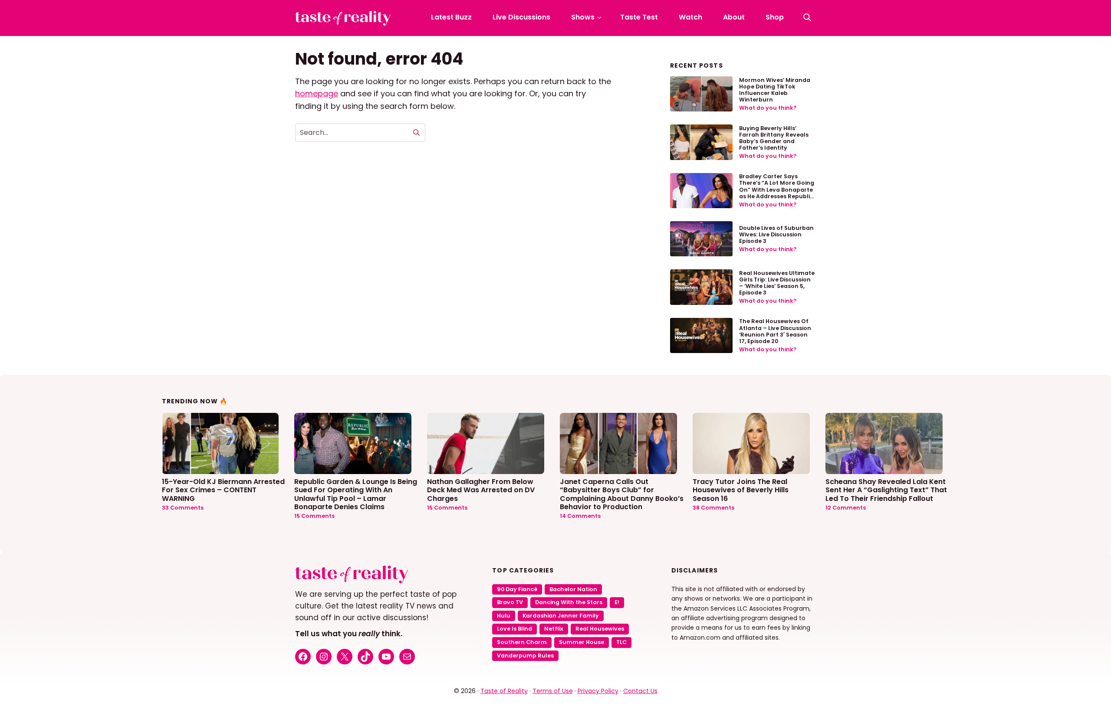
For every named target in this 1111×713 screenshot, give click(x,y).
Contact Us (640, 691)
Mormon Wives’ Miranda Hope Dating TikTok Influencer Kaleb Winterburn (774, 89)
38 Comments (713, 507)
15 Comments (314, 516)
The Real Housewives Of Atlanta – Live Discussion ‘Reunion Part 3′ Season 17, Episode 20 (775, 330)
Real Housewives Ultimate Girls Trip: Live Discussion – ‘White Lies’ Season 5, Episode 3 (777, 282)
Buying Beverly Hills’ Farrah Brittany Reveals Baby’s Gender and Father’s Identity (774, 137)
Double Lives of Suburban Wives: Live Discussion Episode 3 (776, 234)
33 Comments (183, 507)
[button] (807, 17)
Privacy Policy (598, 691)
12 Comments (845, 507)
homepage (316, 93)
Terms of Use (552, 691)
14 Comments (580, 516)
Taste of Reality (504, 691)
